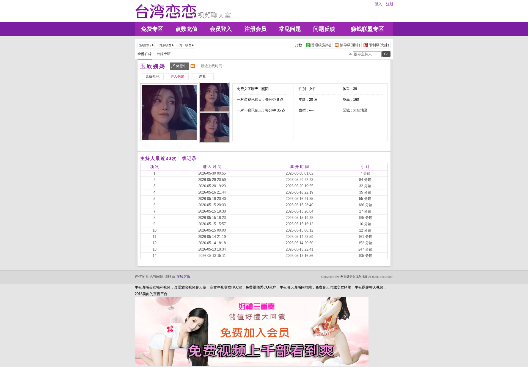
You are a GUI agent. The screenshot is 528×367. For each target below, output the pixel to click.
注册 (389, 4)
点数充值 (186, 29)
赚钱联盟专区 (367, 29)
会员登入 (221, 29)
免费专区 (152, 29)
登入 (378, 4)
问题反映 (324, 29)
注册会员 (255, 29)
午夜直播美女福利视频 (352, 276)
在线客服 (183, 276)
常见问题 (290, 29)
